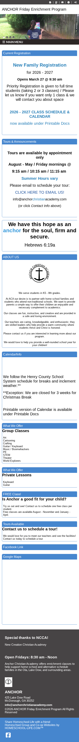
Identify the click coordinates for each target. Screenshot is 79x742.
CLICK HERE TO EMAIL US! (39, 192)
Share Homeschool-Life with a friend (27, 721)
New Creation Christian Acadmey (25, 644)
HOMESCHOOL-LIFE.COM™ (24, 728)
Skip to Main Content (34, 712)
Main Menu (14, 42)
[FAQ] (68, 2)
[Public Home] (50, 2)
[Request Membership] (56, 2)
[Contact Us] (62, 2)
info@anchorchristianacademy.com (28, 704)
